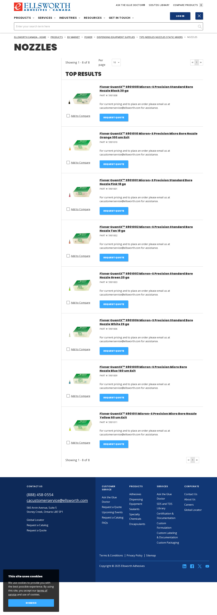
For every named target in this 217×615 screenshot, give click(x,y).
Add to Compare (80, 116)
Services (45, 18)
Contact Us (190, 494)
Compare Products (187, 5)
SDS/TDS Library (159, 5)
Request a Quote (112, 507)
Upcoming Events (112, 512)
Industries (68, 18)
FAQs (105, 522)
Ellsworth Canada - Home (30, 37)
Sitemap (151, 555)
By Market (73, 37)
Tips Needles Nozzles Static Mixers (161, 37)
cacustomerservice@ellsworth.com (57, 500)
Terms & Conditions (111, 555)
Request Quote (113, 117)
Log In (180, 16)
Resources (93, 18)
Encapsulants (137, 524)
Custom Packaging (168, 542)
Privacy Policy (134, 555)
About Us (189, 499)
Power (88, 37)
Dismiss (31, 603)
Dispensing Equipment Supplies (116, 37)
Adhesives (135, 494)
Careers (189, 504)
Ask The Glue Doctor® (130, 5)
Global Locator (193, 510)
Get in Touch (120, 18)
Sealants (134, 509)
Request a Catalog (112, 517)
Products (23, 18)
